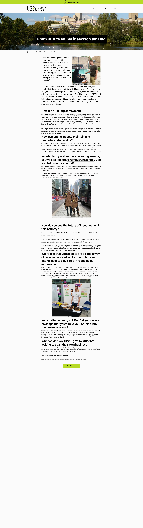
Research (96, 8)
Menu (114, 8)
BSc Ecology (56, 359)
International (104, 8)
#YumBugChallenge (80, 160)
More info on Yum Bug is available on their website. (54, 355)
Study (81, 8)
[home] (27, 52)
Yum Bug (74, 94)
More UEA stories (71, 366)
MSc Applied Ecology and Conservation (72, 359)
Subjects (88, 8)
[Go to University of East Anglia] (36, 9)
